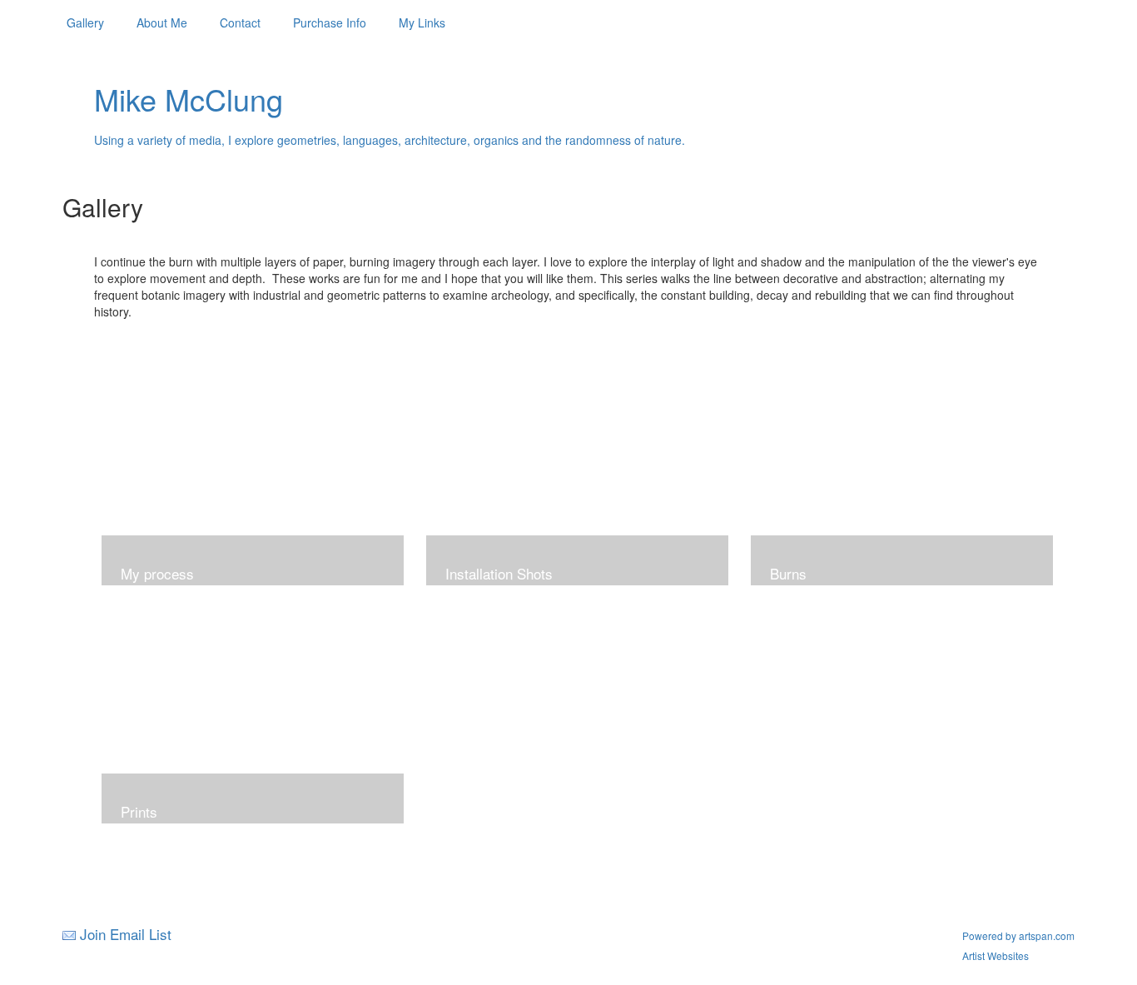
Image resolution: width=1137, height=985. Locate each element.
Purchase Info (329, 22)
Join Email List (125, 933)
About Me (162, 22)
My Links (422, 22)
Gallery (85, 22)
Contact (240, 22)
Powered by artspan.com (1018, 935)
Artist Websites (995, 955)
